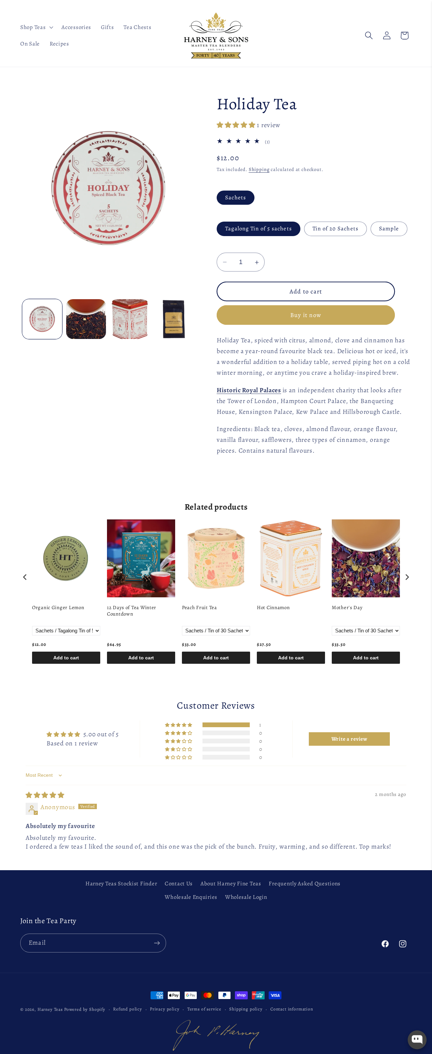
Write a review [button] (349, 739)
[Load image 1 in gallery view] (42, 319)
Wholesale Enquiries (191, 897)
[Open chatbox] (417, 1039)
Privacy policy (165, 1009)
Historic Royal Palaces (249, 390)
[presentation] (25, 577)
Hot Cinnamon (273, 607)
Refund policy (127, 1009)
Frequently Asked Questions (305, 883)
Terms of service (204, 1009)
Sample (389, 228)
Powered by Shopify (84, 1009)
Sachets (235, 197)
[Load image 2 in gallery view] (86, 319)
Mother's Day (347, 607)
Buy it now (305, 315)
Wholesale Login (246, 897)
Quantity (227, 246)
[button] (36, 27)
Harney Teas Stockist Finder (121, 883)
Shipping (259, 169)
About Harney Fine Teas (230, 883)
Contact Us (179, 883)
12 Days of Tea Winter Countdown (131, 611)
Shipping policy (246, 1009)
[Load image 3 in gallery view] (130, 319)
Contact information (291, 1009)
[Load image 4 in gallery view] (174, 319)
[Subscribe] (157, 943)
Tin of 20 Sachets (335, 228)
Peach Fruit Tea (199, 607)
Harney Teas (50, 1009)
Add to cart (66, 657)
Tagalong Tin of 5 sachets (258, 228)
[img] (45, 795)
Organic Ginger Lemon (58, 607)
